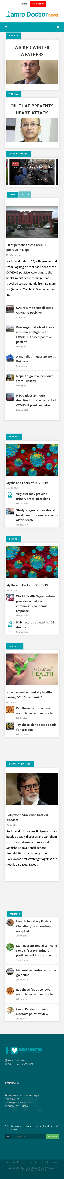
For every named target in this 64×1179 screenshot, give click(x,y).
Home (7, 1162)
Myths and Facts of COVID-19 (27, 483)
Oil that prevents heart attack (32, 109)
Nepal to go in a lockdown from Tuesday (34, 378)
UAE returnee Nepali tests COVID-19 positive (34, 310)
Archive (37, 1162)
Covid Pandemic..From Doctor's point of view (32, 1011)
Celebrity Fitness (19, 764)
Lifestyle (14, 646)
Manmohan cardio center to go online (36, 972)
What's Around (18, 154)
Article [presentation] (25, 194)
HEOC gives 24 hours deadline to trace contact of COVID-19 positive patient (36, 400)
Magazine (25, 1162)
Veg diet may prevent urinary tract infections (33, 496)
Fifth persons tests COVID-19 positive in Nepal (26, 247)
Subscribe (52, 1136)
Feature (14, 436)
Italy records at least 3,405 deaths (35, 625)
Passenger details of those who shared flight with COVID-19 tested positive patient (35, 335)
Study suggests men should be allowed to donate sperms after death (37, 515)
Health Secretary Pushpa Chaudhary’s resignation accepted (33, 926)
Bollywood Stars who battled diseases (27, 817)
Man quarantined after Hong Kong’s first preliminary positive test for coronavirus (36, 950)
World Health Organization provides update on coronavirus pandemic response (35, 604)
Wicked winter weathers (32, 51)
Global (13, 539)
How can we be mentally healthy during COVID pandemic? (29, 695)
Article (13, 35)
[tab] (12, 194)
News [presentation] (12, 194)
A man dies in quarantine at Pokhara (36, 359)
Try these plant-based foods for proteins (36, 727)
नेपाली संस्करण (38, 3)
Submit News (51, 1162)
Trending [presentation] (15, 914)
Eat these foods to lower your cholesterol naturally (34, 711)
